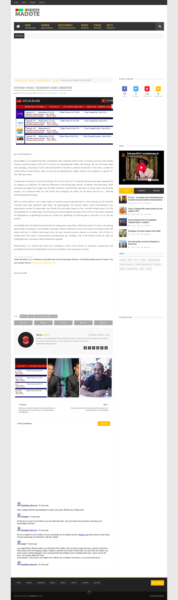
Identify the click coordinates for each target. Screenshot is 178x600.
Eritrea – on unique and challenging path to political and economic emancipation (145, 198)
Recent (126, 191)
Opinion (47, 26)
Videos (84, 26)
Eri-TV (111, 26)
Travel (52, 583)
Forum (97, 26)
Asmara (123, 260)
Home (16, 2)
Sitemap (32, 2)
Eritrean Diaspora (126, 264)
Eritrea (24, 80)
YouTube (56, 80)
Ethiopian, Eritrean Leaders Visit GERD (144, 231)
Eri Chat (97, 583)
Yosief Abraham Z (43, 80)
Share (44, 323)
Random (156, 191)
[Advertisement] (89, 59)
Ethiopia (158, 264)
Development (67, 26)
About (24, 2)
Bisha (130, 260)
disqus (104, 424)
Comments (141, 191)
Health (122, 269)
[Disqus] (63, 463)
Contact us (159, 583)
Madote (34, 596)
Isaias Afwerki (132, 269)
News (30, 26)
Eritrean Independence (143, 264)
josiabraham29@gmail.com (43, 263)
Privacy (152, 596)
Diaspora (41, 583)
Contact (42, 2)
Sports (148, 269)
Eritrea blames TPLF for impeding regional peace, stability (142, 221)
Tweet (24, 323)
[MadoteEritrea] (85, 347)
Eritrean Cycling (154, 260)
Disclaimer (160, 596)
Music (32, 80)
